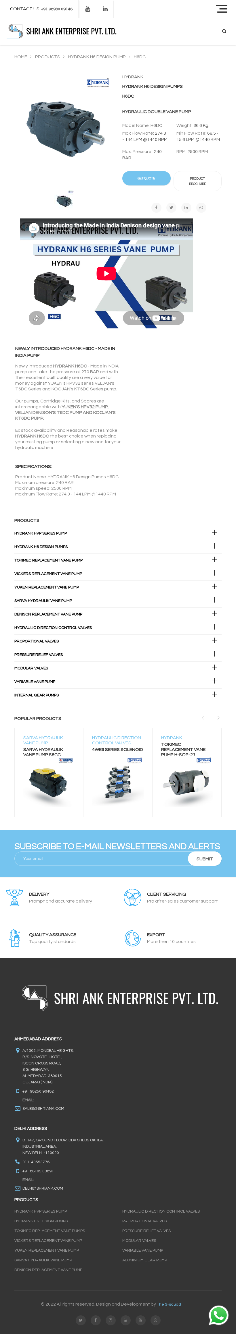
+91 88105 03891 (38, 1171)
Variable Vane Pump (34, 682)
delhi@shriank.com (42, 1188)
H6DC (140, 57)
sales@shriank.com (43, 1109)
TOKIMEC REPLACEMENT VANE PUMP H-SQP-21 (183, 749)
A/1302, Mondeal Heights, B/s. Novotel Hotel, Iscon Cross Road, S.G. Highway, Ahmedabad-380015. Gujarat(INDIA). (48, 1066)
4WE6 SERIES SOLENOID (117, 749)
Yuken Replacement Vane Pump (46, 587)
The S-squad (169, 1304)
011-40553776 (36, 1162)
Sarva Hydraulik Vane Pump (43, 601)
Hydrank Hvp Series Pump (40, 533)
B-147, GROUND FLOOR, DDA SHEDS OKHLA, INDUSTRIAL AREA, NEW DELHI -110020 (63, 1146)
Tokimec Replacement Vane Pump (48, 560)
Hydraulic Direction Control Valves (53, 628)
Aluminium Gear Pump (144, 1260)
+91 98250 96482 (38, 1091)
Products (47, 57)
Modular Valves (31, 668)
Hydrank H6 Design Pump (97, 57)
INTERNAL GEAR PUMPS (36, 695)
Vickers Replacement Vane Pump (48, 574)
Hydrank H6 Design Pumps (41, 547)
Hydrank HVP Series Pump (40, 1211)
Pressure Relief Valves (38, 655)
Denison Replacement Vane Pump (48, 614)
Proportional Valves (36, 641)
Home (20, 57)
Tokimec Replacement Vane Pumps (49, 1231)
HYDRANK (171, 737)
